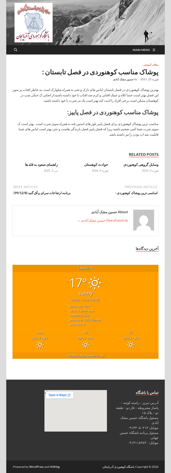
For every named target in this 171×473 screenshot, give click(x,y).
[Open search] (16, 50)
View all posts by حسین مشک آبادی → (102, 220)
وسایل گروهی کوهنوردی (140, 164)
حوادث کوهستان (96, 164)
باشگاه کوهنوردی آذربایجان (119, 466)
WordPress (36, 466)
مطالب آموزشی (150, 64)
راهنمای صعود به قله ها (41, 164)
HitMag (55, 466)
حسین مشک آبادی (123, 79)
